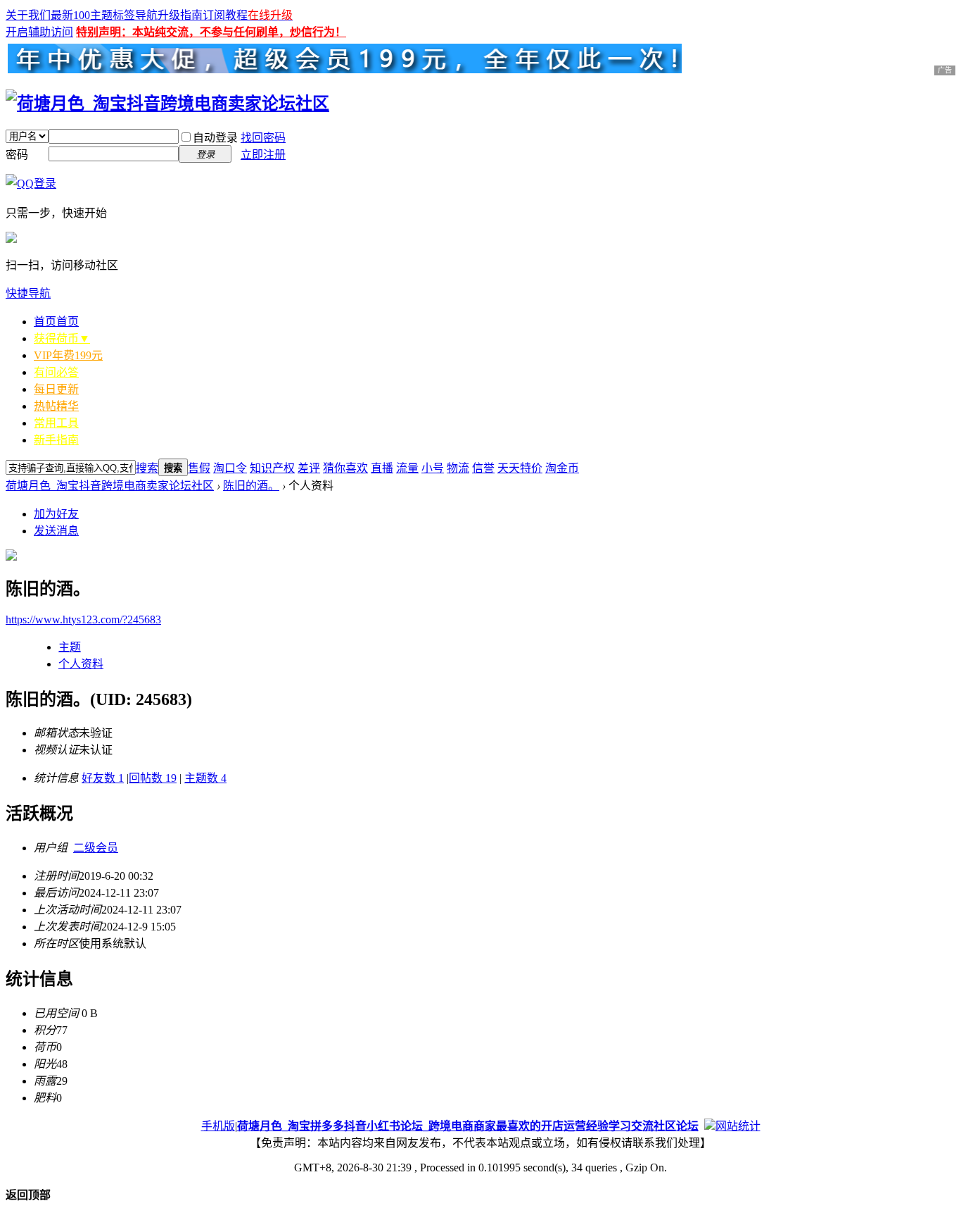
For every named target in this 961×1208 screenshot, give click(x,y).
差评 (309, 468)
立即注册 (263, 155)
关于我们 (28, 15)
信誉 (483, 468)
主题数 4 (205, 778)
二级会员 (95, 848)
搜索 (147, 468)
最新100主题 (82, 15)
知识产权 (272, 468)
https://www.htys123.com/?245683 (83, 619)
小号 (432, 468)
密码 (17, 155)
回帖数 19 (153, 778)
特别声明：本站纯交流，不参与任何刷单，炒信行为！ (211, 32)
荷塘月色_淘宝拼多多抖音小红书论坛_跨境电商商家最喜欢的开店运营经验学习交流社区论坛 (468, 1126)
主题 (69, 647)
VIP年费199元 (68, 355)
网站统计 (737, 1126)
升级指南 (180, 15)
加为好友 (56, 514)
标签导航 (135, 15)
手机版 (218, 1126)
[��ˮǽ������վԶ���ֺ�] (709, 1126)
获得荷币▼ (62, 338)
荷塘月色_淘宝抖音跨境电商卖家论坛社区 (110, 486)
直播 (382, 468)
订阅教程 (225, 15)
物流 (458, 468)
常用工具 (56, 423)
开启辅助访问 (39, 32)
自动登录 (215, 138)
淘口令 (230, 468)
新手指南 (56, 440)
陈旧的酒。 (251, 486)
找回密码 (263, 138)
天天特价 (519, 468)
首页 (56, 322)
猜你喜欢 (345, 468)
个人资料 (80, 664)
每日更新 (56, 389)
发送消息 (56, 531)
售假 (199, 468)
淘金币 (562, 468)
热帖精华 (56, 406)
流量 (407, 468)
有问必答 (56, 372)
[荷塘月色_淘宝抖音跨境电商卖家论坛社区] (167, 103)
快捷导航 (28, 293)
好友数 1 (103, 778)
